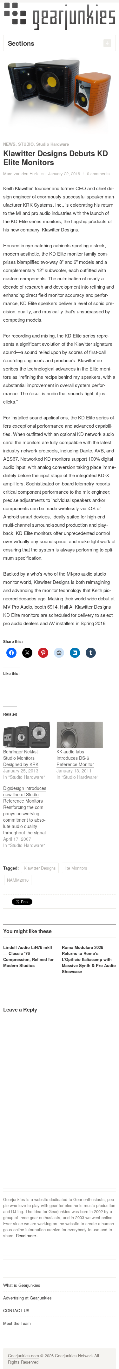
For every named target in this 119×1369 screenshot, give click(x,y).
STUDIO (26, 144)
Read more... (28, 1235)
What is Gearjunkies (21, 1285)
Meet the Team (17, 1323)
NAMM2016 (18, 880)
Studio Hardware (52, 144)
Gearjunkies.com (23, 1355)
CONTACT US (16, 1310)
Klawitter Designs (40, 868)
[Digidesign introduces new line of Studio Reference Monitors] (29, 816)
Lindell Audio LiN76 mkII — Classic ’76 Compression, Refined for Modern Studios (28, 956)
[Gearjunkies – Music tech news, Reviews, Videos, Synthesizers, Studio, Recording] (59, 16)
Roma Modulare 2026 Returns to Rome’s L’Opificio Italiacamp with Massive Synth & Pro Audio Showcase (89, 959)
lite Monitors (76, 868)
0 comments (98, 173)
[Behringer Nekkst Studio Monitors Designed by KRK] (26, 735)
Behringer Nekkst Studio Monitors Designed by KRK (20, 757)
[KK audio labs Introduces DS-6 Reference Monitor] (79, 735)
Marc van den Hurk (20, 173)
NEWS (9, 144)
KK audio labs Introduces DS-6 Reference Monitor (75, 757)
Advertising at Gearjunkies (27, 1298)
